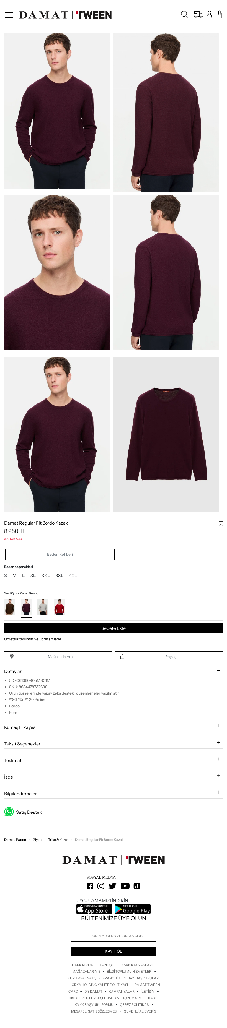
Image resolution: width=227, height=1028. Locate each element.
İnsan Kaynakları (136, 965)
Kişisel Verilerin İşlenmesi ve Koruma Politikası (112, 998)
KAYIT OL (113, 951)
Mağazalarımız (86, 971)
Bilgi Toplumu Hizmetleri (130, 971)
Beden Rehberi (60, 554)
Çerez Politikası (135, 1005)
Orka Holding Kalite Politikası (100, 985)
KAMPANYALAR (122, 991)
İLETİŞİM (148, 991)
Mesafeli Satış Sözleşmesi (94, 1011)
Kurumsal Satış (82, 978)
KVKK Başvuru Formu (94, 1005)
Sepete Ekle (113, 628)
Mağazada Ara (60, 656)
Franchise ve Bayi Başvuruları (131, 978)
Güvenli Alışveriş (140, 1011)
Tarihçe (107, 965)
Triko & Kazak (58, 839)
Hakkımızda (83, 965)
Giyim (37, 839)
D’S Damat (93, 991)
